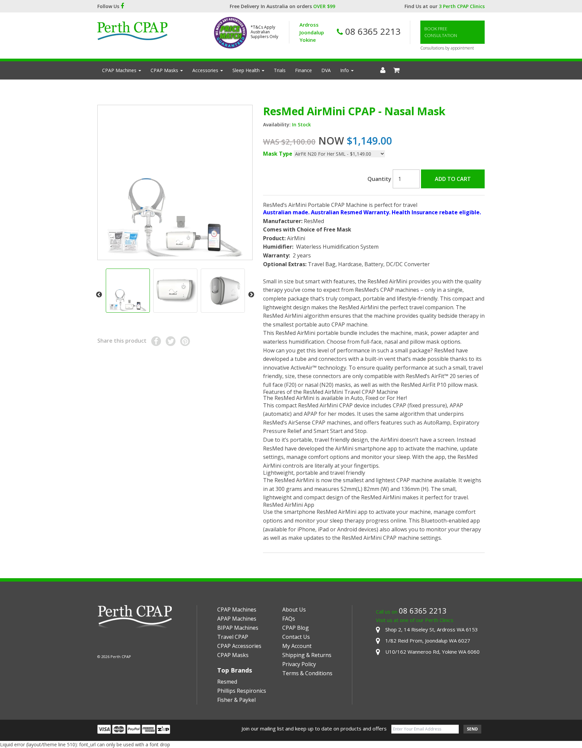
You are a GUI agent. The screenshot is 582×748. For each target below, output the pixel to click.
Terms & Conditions (307, 673)
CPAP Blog (295, 627)
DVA (326, 70)
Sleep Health (246, 70)
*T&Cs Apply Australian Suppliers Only (264, 32)
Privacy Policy (299, 664)
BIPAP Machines (237, 627)
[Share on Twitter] (170, 341)
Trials (280, 70)
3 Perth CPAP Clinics (462, 6)
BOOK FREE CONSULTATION (440, 32)
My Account (297, 646)
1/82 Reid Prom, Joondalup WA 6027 (427, 640)
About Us (294, 609)
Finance (303, 70)
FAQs (288, 618)
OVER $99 (324, 6)
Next (251, 294)
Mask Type (277, 153)
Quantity (379, 179)
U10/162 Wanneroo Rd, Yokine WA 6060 (432, 651)
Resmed (227, 681)
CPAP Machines (120, 70)
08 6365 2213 (371, 31)
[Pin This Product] (185, 341)
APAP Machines (236, 618)
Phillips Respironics (241, 690)
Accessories (206, 70)
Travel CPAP (232, 637)
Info (345, 70)
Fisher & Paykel (236, 700)
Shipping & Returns (306, 655)
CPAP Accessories (239, 646)
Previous (99, 294)
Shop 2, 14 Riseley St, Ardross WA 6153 (431, 629)
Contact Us (296, 637)
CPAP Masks (165, 70)
